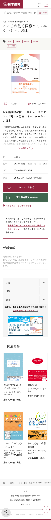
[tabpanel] (25, 74)
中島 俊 (17, 157)
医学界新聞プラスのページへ (25, 310)
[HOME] (4, 482)
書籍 (12, 483)
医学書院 (11, 4)
